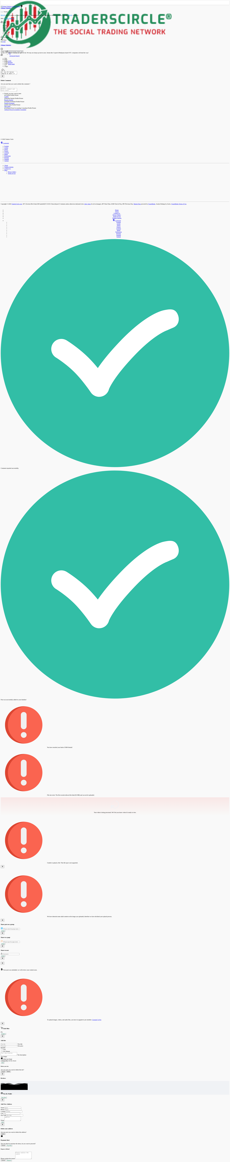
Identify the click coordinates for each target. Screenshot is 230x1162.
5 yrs (2, 11)
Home (117, 210)
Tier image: (4, 1056)
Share (2, 931)
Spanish (6, 159)
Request (9, 1160)
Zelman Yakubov (9, 18)
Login (9, 61)
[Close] (2, 76)
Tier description (21, 1055)
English (6, 146)
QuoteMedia (151, 204)
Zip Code (3, 1115)
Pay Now (3, 1097)
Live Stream (6, 1051)
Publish (3, 1034)
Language (6, 143)
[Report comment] (2, 49)
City (2, 1113)
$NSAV (3, 15)
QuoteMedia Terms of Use (178, 204)
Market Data (137, 204)
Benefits (3, 1048)
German (6, 152)
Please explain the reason (8, 1158)
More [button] (5, 170)
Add (2, 1062)
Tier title (20, 1044)
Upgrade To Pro (96, 1020)
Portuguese (7, 156)
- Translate (5, 11)
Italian (6, 154)
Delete (3, 87)
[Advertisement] (58, 124)
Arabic (6, 148)
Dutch (6, 149)
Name (2, 1107)
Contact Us (7, 168)
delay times (87, 204)
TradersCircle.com (17, 204)
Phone (2, 1109)
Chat (4, 1049)
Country (3, 1111)
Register (10, 62)
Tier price (20, 1046)
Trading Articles (8, 167)
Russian (6, 157)
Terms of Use (12, 173)
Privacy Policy (12, 172)
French (6, 151)
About (6, 165)
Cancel (3, 1071)
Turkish (6, 161)
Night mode (11, 64)
